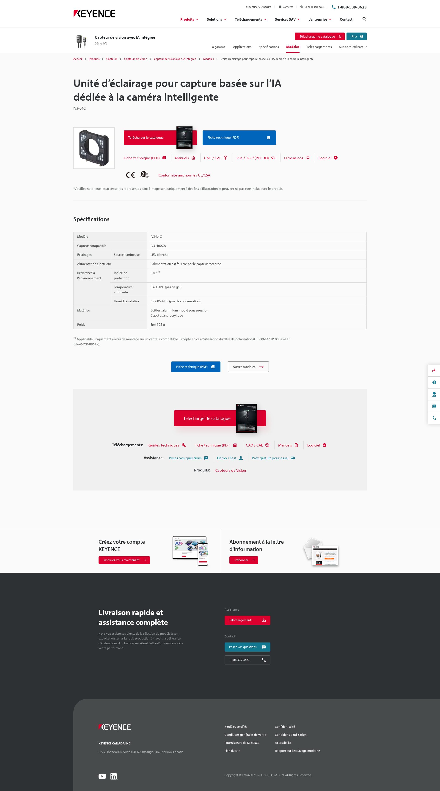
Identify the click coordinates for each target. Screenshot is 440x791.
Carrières (288, 6)
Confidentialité (285, 727)
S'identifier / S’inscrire (258, 6)
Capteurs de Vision (230, 470)
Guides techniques (163, 445)
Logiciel (325, 157)
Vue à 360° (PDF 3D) (252, 157)
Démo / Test (226, 457)
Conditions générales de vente (245, 735)
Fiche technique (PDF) (142, 157)
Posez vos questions (185, 457)
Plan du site (232, 751)
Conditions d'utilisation (291, 735)
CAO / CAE (212, 157)
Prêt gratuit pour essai (270, 457)
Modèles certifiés (236, 727)
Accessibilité (283, 743)
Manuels (182, 157)
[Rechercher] (365, 19)
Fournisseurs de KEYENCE (242, 743)
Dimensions (293, 157)
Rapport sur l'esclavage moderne (297, 751)
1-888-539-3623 (352, 7)
